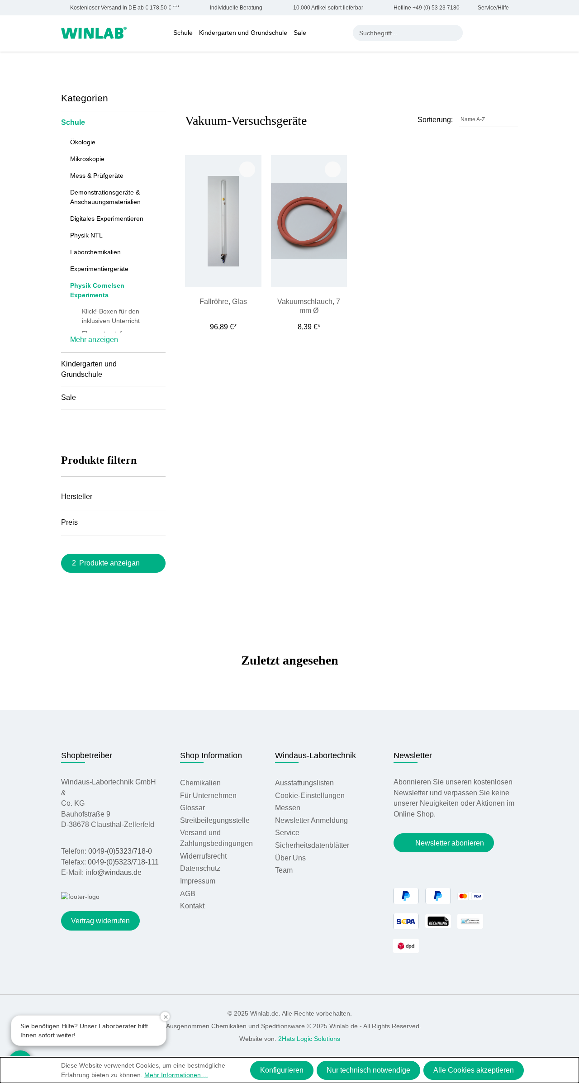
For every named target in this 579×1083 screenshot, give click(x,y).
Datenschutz (200, 868)
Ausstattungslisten (304, 783)
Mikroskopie (87, 158)
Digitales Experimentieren (106, 218)
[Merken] (247, 169)
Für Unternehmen (208, 795)
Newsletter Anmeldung (311, 820)
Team (284, 870)
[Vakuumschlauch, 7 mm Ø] (309, 221)
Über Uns (290, 858)
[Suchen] (455, 33)
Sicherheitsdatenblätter (312, 845)
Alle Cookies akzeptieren (473, 1070)
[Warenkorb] (513, 32)
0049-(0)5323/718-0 (120, 851)
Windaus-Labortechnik (315, 755)
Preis (69, 522)
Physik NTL (86, 235)
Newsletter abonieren (449, 843)
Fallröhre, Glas (223, 301)
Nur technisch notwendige (368, 1070)
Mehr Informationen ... (176, 1074)
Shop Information (211, 755)
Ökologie (82, 142)
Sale (68, 397)
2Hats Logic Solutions (309, 1038)
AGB (187, 894)
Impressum (197, 881)
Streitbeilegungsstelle (215, 820)
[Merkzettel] (495, 32)
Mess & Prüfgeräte (96, 175)
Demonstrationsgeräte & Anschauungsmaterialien (105, 197)
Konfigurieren (282, 1070)
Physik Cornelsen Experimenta (97, 290)
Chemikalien (200, 783)
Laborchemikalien (95, 252)
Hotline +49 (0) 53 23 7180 (427, 8)
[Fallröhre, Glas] (223, 221)
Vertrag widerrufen (100, 921)
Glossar (192, 808)
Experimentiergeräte (99, 268)
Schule (73, 122)
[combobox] (400, 33)
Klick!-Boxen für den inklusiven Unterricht (111, 316)
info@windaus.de (113, 872)
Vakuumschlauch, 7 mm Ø (308, 306)
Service (287, 832)
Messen (287, 808)
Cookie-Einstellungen (310, 795)
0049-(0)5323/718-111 (123, 862)
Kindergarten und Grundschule (89, 369)
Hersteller (76, 496)
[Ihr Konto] (477, 32)
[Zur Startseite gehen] (94, 32)
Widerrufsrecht (203, 856)
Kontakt (192, 906)
